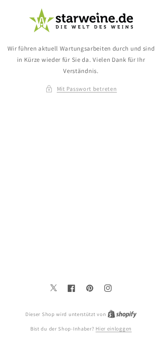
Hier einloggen (114, 328)
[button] (81, 89)
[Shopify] (122, 314)
